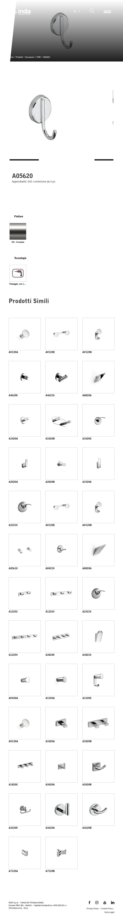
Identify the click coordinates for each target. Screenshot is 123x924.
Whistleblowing (15, 908)
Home (10, 57)
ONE (39, 57)
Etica (26, 908)
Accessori (29, 57)
